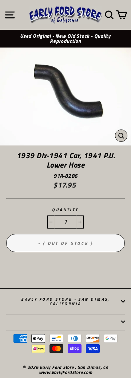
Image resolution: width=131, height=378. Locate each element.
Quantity (65, 210)
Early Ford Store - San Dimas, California (65, 301)
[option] (65, 38)
